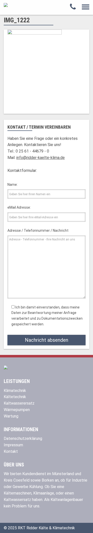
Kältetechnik (15, 396)
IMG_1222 (17, 20)
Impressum (13, 445)
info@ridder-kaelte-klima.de (40, 157)
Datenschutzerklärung (23, 438)
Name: (12, 185)
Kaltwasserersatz (19, 403)
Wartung (11, 416)
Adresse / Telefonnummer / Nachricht (37, 230)
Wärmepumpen (17, 409)
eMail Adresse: (19, 207)
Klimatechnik (15, 390)
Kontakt (11, 451)
